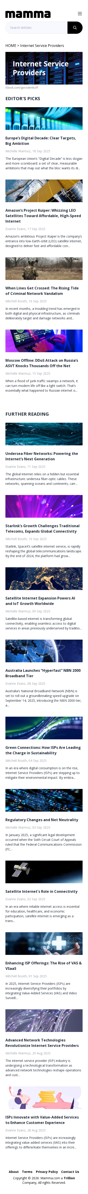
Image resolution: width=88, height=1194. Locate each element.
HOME (10, 45)
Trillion (69, 1178)
